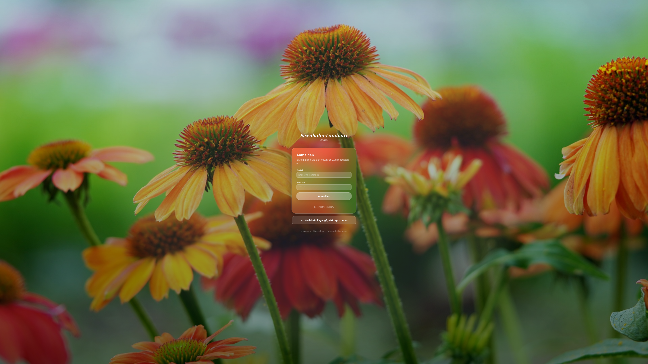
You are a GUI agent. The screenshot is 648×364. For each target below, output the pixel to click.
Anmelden (324, 196)
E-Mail (300, 170)
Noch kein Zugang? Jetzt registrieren (326, 220)
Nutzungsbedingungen (337, 231)
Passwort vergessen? (324, 206)
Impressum (306, 231)
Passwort (301, 182)
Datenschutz (318, 231)
